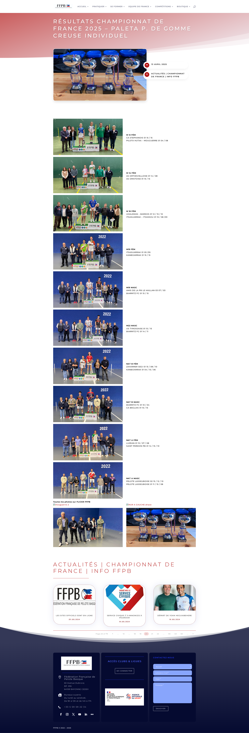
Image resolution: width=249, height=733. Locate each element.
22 (158, 634)
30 (169, 634)
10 (124, 634)
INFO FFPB (173, 76)
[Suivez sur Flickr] (92, 714)
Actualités (158, 73)
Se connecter (124, 671)
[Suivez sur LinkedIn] (85, 714)
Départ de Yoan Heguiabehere (174, 615)
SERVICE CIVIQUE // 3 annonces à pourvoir (124, 616)
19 (140, 634)
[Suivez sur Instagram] (67, 714)
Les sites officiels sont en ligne (74, 615)
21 (152, 634)
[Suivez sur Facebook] (61, 714)
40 (175, 634)
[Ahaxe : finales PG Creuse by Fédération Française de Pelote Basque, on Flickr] (139, 505)
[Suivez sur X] (73, 714)
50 (182, 634)
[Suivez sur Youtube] (79, 714)
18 (135, 634)
